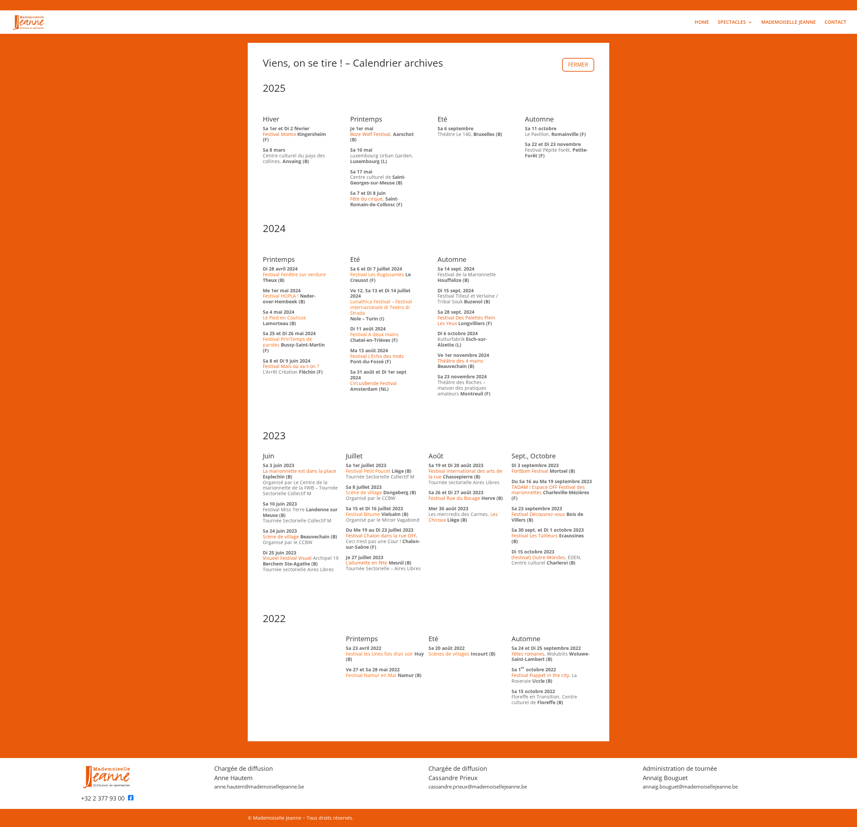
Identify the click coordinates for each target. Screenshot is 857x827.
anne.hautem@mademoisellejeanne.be (259, 786)
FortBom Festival (530, 471)
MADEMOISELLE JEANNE (788, 22)
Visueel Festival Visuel (287, 558)
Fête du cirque (366, 199)
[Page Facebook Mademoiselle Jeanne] (131, 798)
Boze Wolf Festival (370, 134)
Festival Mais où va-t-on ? (291, 366)
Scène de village (281, 536)
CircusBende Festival (373, 383)
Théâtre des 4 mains (460, 361)
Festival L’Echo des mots (377, 356)
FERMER (578, 64)
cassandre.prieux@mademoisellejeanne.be (477, 786)
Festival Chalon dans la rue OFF (381, 535)
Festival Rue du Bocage (454, 498)
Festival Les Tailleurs (535, 535)
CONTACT (835, 22)
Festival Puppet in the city (540, 675)
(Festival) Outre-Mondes (538, 557)
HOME (702, 22)
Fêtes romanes (528, 654)
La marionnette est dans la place (299, 471)
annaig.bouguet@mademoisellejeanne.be (690, 786)
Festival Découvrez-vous (538, 514)
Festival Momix (279, 134)
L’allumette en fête (366, 562)
